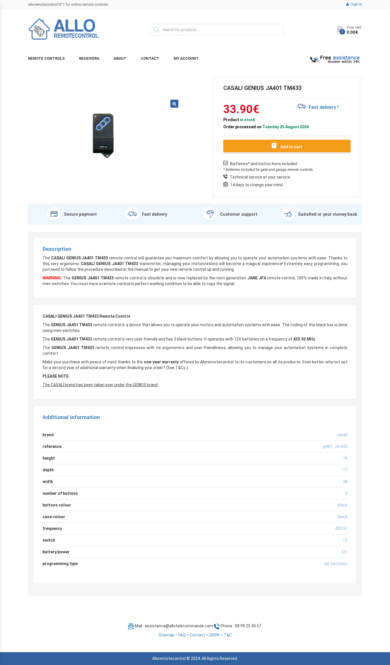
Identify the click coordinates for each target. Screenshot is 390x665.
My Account (186, 58)
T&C (228, 635)
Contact (150, 58)
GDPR (214, 635)
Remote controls (46, 58)
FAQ (182, 635)
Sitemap (166, 635)
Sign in (356, 4)
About (120, 58)
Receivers (89, 58)
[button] (174, 104)
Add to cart (291, 147)
